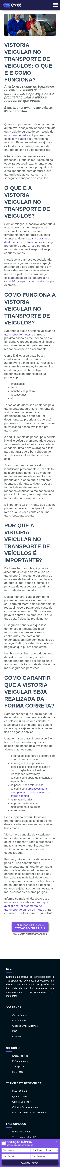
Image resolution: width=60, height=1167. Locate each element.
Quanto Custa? (20, 1096)
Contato (16, 1036)
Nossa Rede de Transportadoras (29, 1112)
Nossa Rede (19, 1020)
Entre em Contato (21, 1131)
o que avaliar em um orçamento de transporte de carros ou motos (26, 906)
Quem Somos (19, 1015)
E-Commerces (20, 1061)
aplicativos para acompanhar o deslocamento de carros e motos (30, 792)
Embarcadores (20, 1055)
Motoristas (18, 1072)
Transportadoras (21, 1066)
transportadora (20, 135)
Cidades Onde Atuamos (25, 1025)
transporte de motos (17, 334)
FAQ (14, 1031)
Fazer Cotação (29, 1163)
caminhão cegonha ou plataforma (26, 281)
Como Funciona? (21, 1101)
